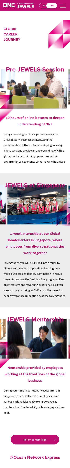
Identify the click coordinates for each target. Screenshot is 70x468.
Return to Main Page (35, 439)
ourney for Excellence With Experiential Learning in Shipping (19, 5)
